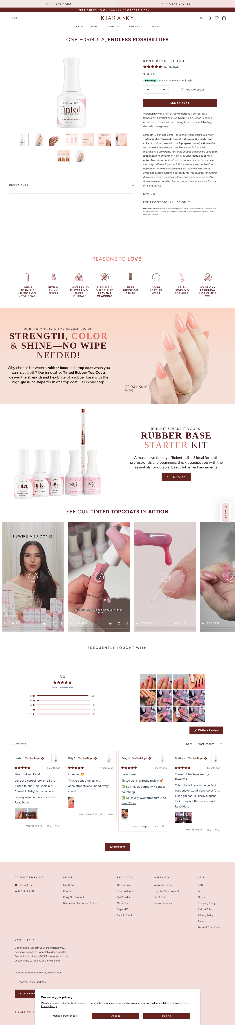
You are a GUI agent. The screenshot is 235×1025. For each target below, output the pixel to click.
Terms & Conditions (209, 927)
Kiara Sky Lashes (176, 3)
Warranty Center (163, 885)
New (94, 26)
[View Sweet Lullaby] (55, 758)
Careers (67, 891)
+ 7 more (184, 819)
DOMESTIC (121, 10)
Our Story (68, 885)
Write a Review (210, 731)
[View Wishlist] (217, 18)
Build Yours (176, 477)
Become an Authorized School (80, 903)
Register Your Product (166, 891)
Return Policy (205, 909)
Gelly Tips (122, 903)
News (201, 897)
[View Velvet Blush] (162, 758)
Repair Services (163, 903)
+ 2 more (29, 815)
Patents (202, 921)
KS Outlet (113, 26)
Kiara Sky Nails (59, 3)
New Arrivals (124, 885)
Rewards (135, 26)
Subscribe (28, 993)
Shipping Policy (206, 903)
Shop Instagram (126, 891)
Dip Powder (123, 897)
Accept (115, 1015)
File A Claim (160, 897)
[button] (160, 66)
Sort (189, 744)
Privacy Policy (206, 915)
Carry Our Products (74, 897)
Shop (80, 26)
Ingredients (18, 185)
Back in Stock (125, 915)
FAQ (200, 885)
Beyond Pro (123, 909)
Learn (154, 26)
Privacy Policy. (49, 1006)
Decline (166, 1015)
